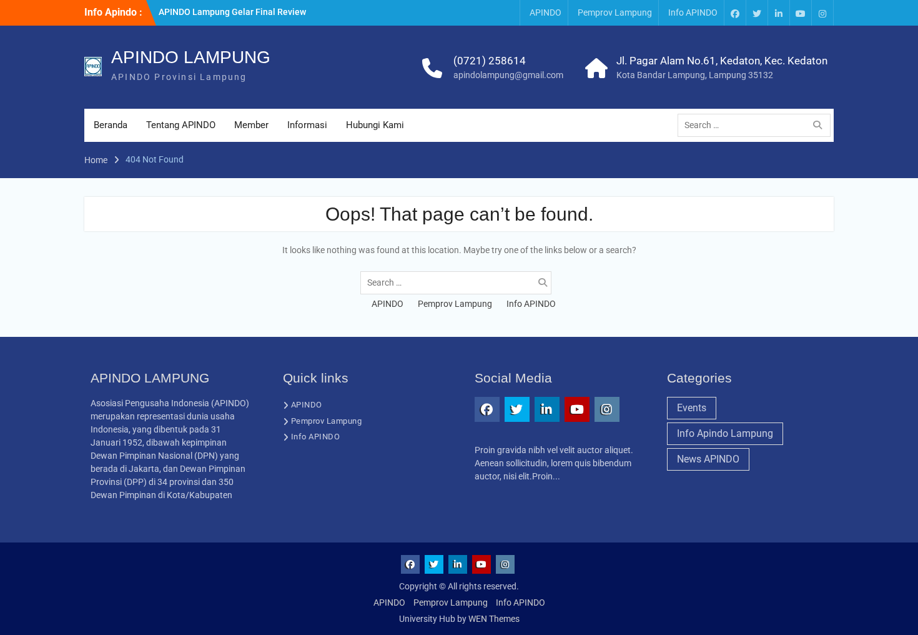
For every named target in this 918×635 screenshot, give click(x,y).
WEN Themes (494, 619)
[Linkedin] (778, 13)
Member (251, 125)
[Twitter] (757, 13)
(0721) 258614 (489, 60)
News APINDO (708, 459)
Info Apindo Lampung (725, 433)
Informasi (307, 125)
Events (691, 408)
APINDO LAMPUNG (190, 57)
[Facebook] (735, 13)
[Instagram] (822, 13)
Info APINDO (693, 13)
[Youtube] (800, 13)
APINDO (545, 13)
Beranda (110, 125)
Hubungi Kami (375, 125)
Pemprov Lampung (615, 13)
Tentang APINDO (180, 125)
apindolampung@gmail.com (508, 75)
